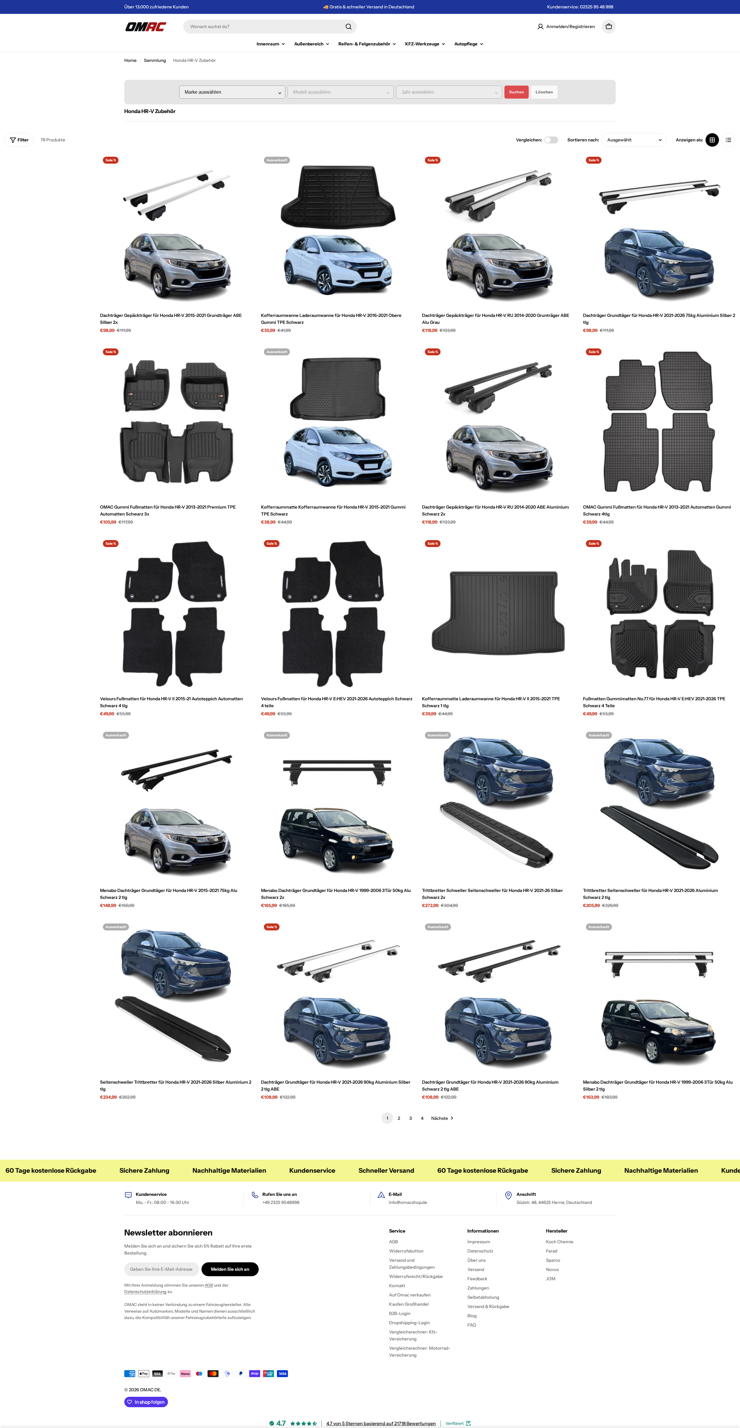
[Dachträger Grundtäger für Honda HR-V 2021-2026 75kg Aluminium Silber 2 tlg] (659, 230)
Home (130, 60)
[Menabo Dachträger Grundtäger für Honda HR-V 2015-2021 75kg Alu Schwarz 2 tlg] (176, 805)
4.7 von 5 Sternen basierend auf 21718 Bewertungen (381, 1423)
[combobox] (270, 27)
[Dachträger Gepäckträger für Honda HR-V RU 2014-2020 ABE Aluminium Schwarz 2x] (498, 422)
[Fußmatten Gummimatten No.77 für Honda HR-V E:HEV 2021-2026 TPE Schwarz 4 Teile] (659, 613)
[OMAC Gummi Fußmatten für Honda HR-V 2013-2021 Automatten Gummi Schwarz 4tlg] (659, 422)
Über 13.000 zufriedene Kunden (156, 7)
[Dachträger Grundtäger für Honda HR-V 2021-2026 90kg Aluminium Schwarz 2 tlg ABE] (498, 997)
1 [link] (387, 1118)
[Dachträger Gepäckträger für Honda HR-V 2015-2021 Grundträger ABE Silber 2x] (176, 230)
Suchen (516, 92)
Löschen (544, 92)
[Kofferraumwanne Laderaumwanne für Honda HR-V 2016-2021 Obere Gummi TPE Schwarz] (337, 230)
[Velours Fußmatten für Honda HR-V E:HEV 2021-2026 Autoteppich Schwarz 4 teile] (337, 613)
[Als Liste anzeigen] (728, 140)
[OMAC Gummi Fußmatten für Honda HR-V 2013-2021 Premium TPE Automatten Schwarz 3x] (176, 422)
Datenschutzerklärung (145, 1291)
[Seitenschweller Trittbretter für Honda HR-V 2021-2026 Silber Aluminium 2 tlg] (176, 997)
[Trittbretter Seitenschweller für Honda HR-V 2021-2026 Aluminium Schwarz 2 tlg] (659, 805)
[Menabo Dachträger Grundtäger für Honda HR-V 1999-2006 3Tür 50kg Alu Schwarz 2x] (337, 805)
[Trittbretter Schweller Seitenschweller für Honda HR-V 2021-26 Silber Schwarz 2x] (498, 805)
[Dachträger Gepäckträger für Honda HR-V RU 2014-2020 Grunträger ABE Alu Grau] (498, 230)
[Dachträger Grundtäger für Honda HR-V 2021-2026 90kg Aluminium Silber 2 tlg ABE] (337, 997)
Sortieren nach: (583, 140)
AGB (209, 1285)
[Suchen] (348, 26)
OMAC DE (150, 1389)
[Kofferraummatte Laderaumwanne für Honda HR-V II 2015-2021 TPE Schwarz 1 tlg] (498, 613)
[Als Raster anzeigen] (712, 140)
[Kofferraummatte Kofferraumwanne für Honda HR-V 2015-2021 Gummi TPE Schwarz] (337, 422)
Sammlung (155, 60)
